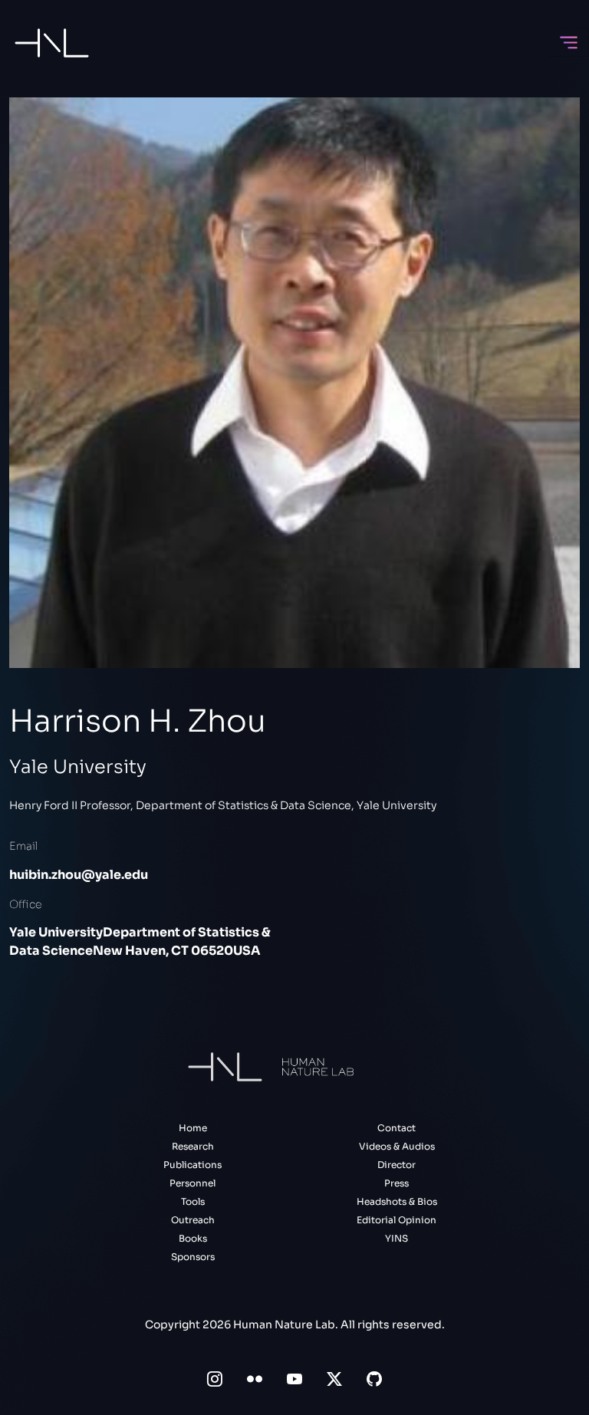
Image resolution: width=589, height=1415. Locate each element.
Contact (396, 1128)
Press (396, 1183)
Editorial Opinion (396, 1220)
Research (193, 1146)
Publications (192, 1164)
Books (193, 1238)
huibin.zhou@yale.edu (78, 875)
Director (396, 1164)
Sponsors (193, 1256)
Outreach (193, 1220)
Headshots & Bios (397, 1201)
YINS (396, 1238)
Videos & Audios (397, 1146)
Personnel (192, 1183)
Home (193, 1128)
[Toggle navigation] (568, 42)
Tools (193, 1201)
